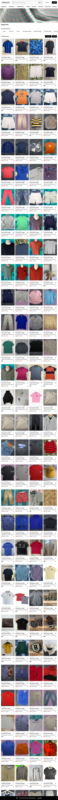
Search (39, 2)
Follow (48, 36)
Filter (54, 36)
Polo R (18, 31)
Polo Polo (11, 31)
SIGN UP (47, 2)
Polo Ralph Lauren (38, 31)
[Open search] (14, 2)
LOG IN (54, 2)
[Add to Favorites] (13, 60)
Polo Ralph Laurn (47, 31)
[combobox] (27, 2)
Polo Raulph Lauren (27, 31)
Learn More (39, 798)
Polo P (4, 31)
